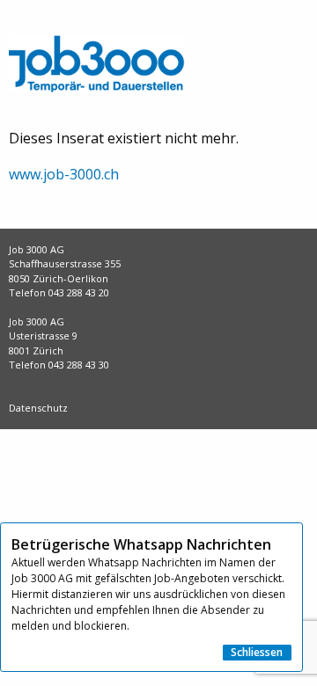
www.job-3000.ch (64, 174)
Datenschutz (38, 407)
